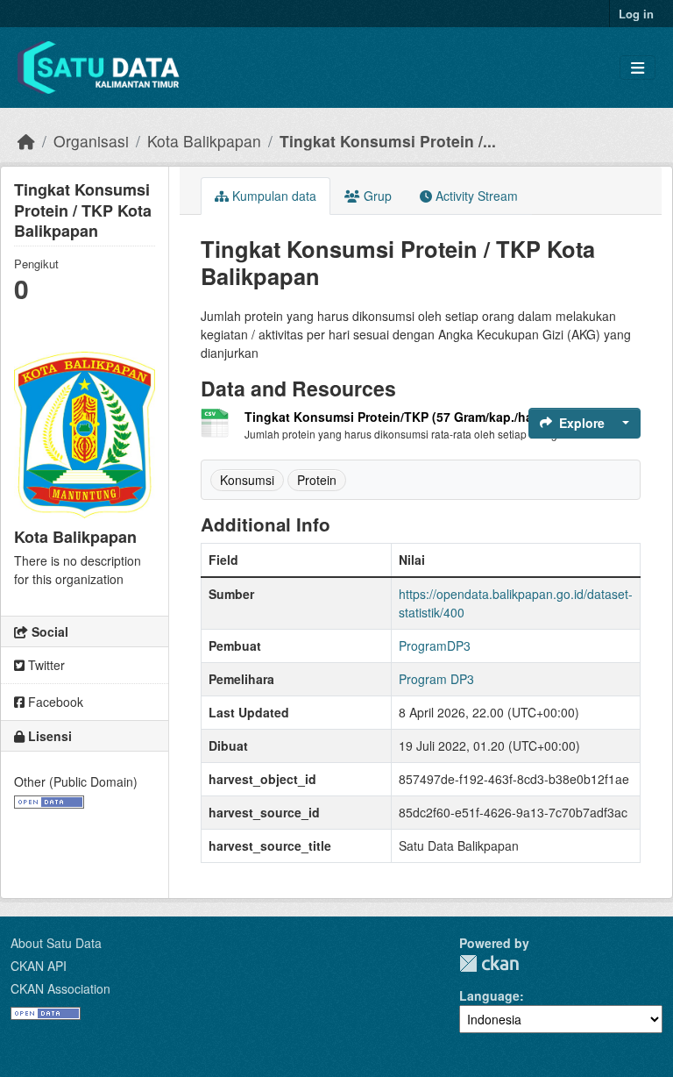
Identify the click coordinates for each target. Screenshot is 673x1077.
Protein (316, 480)
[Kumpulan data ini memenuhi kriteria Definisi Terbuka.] (49, 800)
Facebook (54, 701)
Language (489, 995)
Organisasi (91, 141)
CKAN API (39, 965)
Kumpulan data (272, 195)
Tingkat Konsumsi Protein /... (388, 141)
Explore (582, 423)
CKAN (489, 963)
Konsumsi (247, 480)
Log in (636, 13)
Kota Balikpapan (204, 141)
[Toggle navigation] (637, 68)
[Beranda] (26, 141)
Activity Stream (475, 195)
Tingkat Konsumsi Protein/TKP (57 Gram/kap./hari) (394, 416)
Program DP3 (436, 679)
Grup (376, 195)
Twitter (45, 665)
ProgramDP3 (435, 645)
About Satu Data (56, 943)
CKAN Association (60, 988)
